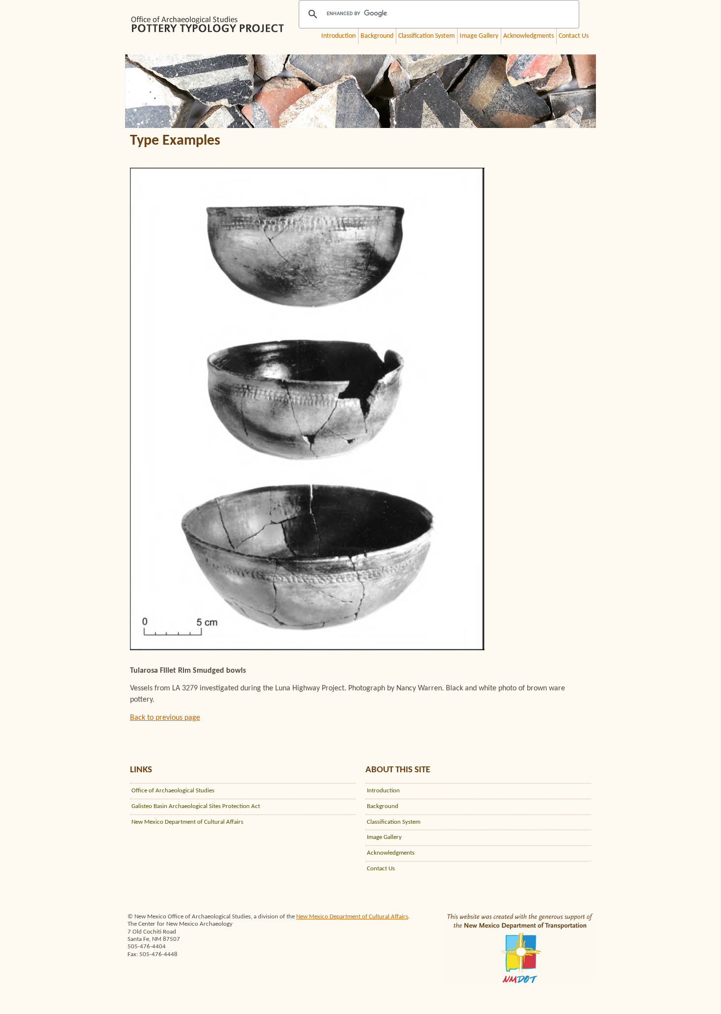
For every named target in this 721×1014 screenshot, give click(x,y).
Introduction (338, 36)
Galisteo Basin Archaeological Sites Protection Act (195, 806)
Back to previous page (165, 718)
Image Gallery (479, 36)
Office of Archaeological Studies (172, 790)
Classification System (426, 36)
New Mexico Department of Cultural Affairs (187, 822)
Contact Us (574, 36)
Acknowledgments (528, 36)
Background (376, 36)
